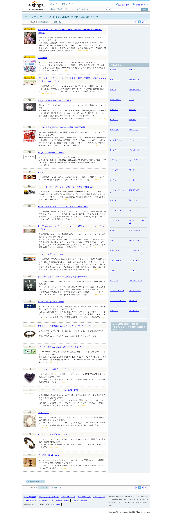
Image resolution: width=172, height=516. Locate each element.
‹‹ (136, 22)
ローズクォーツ (135, 90)
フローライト (134, 130)
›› (145, 22)
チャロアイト (114, 250)
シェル (112, 271)
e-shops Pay (55, 504)
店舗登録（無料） (124, 5)
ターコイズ (133, 69)
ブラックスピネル (135, 281)
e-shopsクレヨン (30, 501)
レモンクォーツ (115, 210)
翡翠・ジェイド (135, 230)
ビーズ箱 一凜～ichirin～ (48, 455)
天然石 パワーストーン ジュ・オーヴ (54, 100)
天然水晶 (132, 110)
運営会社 (84, 501)
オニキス (132, 120)
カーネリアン (134, 160)
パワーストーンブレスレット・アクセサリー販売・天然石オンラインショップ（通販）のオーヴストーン (72, 79)
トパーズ (132, 271)
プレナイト (133, 301)
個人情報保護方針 (62, 501)
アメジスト (114, 69)
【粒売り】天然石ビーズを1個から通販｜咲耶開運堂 (61, 127)
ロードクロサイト (135, 210)
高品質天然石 (134, 190)
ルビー (131, 100)
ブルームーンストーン (118, 301)
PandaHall (42, 57)
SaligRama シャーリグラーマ (51, 152)
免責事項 (75, 501)
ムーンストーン (115, 150)
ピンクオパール (115, 140)
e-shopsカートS (99, 497)
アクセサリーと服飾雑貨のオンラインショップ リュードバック (67, 326)
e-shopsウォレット (68, 497)
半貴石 (112, 230)
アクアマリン (114, 80)
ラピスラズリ (134, 80)
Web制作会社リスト (46, 501)
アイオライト (134, 311)
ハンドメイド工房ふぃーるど (51, 254)
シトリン (113, 180)
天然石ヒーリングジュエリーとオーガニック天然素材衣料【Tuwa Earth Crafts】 (70, 31)
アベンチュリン (135, 250)
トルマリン (114, 281)
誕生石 (131, 170)
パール (131, 140)
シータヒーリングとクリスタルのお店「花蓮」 (59, 390)
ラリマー (113, 90)
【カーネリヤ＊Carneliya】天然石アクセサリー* (59, 347)
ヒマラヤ (132, 180)
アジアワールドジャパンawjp (51, 301)
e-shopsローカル (84, 497)
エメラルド (114, 200)
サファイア (114, 170)
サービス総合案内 (30, 497)
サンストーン (134, 260)
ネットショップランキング (49, 497)
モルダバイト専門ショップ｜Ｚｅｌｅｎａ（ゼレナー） (63, 206)
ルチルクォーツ (115, 160)
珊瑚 (111, 240)
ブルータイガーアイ (117, 291)
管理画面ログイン (142, 5)
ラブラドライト (115, 100)
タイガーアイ (114, 130)
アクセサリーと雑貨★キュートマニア (55, 434)
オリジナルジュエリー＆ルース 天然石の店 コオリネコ (62, 277)
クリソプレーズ (115, 260)
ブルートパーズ (135, 291)
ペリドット (114, 311)
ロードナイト (114, 220)
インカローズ (134, 150)
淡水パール (133, 200)
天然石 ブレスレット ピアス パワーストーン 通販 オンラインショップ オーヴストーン (71, 228)
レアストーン (134, 240)
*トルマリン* (43, 412)
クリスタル (114, 110)
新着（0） (58, 22)
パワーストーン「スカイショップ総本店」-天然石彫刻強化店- (65, 187)
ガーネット (114, 120)
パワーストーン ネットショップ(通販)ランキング (53, 17)
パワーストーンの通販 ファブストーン (56, 369)
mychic (41, 172)
